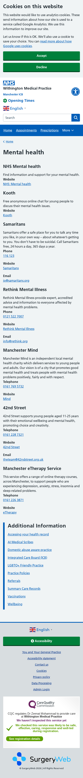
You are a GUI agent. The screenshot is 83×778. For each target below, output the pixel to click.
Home (7, 130)
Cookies (41, 671)
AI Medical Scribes (20, 542)
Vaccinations (16, 596)
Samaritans (11, 268)
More (68, 131)
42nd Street (11, 447)
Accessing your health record (28, 534)
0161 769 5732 (13, 386)
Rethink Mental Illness (18, 329)
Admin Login (41, 689)
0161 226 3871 (13, 500)
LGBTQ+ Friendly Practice (25, 565)
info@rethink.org (15, 341)
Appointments (26, 130)
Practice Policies (19, 573)
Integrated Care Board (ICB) (27, 558)
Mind (7, 399)
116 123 (8, 256)
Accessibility (43, 641)
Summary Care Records (24, 589)
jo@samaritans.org (16, 280)
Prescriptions (49, 130)
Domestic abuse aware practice (30, 550)
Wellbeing (15, 604)
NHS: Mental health (17, 184)
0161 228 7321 (13, 435)
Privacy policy (41, 677)
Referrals (14, 581)
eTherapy (10, 512)
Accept (42, 56)
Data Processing (42, 683)
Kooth (7, 215)
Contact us (41, 664)
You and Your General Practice (41, 652)
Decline (41, 67)
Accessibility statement (41, 658)
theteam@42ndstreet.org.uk (23, 459)
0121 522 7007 (13, 316)
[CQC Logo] (41, 707)
